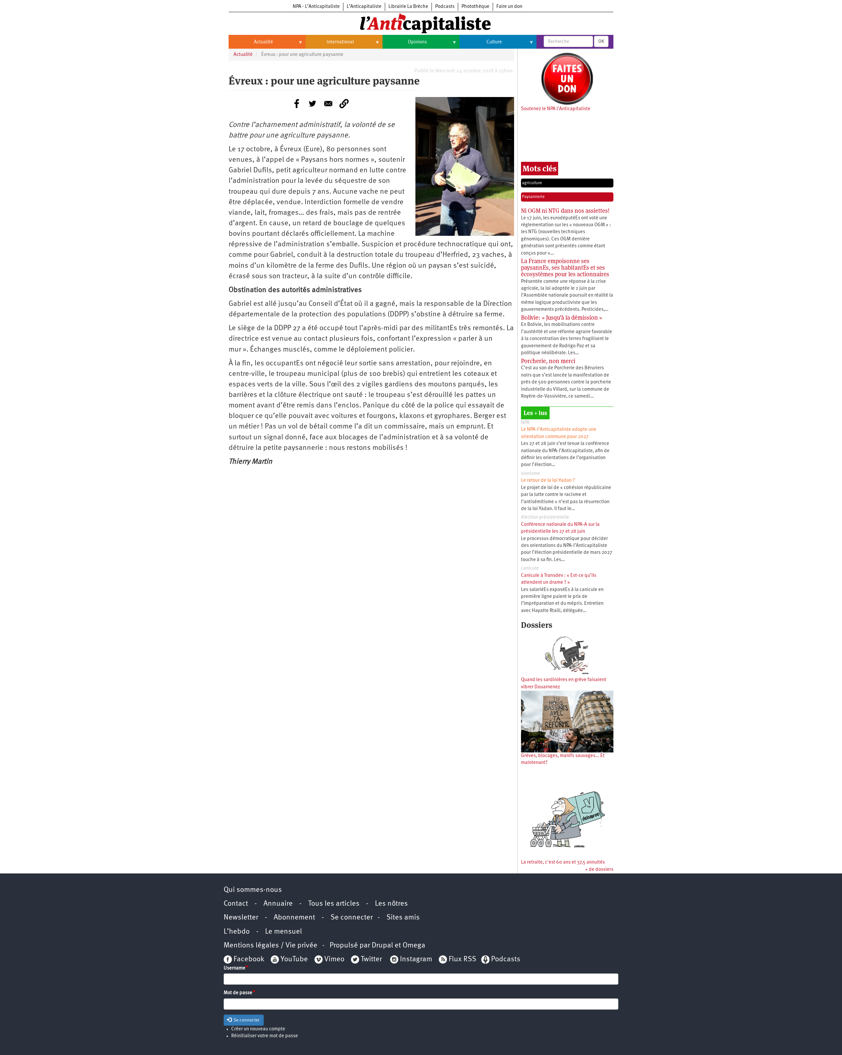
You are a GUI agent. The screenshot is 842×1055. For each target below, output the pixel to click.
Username (234, 968)
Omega (414, 945)
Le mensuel (283, 932)
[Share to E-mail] (328, 103)
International (330, 45)
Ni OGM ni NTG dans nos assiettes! (565, 210)
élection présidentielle (545, 517)
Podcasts (445, 6)
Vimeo (334, 959)
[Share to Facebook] (296, 103)
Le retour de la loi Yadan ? (548, 480)
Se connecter (352, 917)
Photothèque (475, 6)
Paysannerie (533, 197)
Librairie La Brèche (408, 6)
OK (601, 41)
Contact (236, 904)
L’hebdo (237, 932)
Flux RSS (462, 959)
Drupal (382, 945)
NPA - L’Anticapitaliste (316, 6)
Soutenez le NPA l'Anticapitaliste (555, 109)
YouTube (293, 959)
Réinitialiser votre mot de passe (264, 1036)
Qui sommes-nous (253, 890)
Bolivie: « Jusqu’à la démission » (561, 317)
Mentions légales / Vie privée (270, 945)
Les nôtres (391, 904)
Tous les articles (333, 904)
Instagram (416, 959)
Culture (480, 45)
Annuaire (278, 904)
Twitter (371, 959)
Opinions (405, 45)
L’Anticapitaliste (364, 6)
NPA (525, 422)
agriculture (532, 183)
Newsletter (241, 917)
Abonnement (294, 917)
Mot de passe (238, 993)
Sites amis (403, 917)
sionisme (530, 473)
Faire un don (509, 6)
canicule (530, 568)
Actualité (251, 45)
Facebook (248, 959)
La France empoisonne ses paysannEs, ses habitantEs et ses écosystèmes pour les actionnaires (565, 267)
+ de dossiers (599, 869)
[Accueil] (421, 22)
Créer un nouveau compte (258, 1029)
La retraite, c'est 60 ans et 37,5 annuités (563, 862)
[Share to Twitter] (312, 103)
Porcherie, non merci (548, 361)
